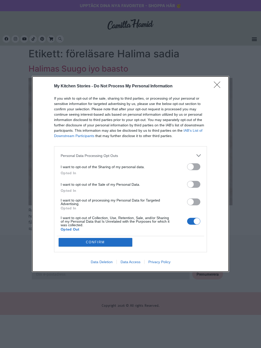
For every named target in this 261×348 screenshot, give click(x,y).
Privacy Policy (159, 262)
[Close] (219, 86)
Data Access (130, 262)
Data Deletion (102, 262)
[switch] (193, 166)
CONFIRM (95, 242)
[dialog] (130, 174)
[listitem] (130, 155)
